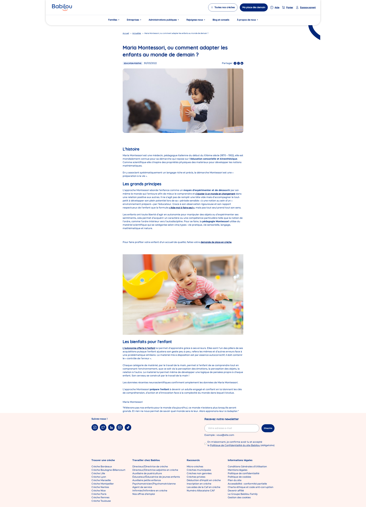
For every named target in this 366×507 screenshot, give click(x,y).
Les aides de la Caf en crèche (203, 487)
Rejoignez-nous (194, 19)
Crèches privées (196, 477)
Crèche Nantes (100, 487)
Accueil (126, 33)
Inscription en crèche (199, 483)
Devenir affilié (236, 490)
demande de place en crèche (216, 242)
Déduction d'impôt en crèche (204, 480)
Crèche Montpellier (103, 483)
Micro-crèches (195, 466)
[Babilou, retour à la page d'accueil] (62, 7)
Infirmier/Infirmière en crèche (149, 490)
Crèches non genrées (199, 473)
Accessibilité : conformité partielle (247, 483)
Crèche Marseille (101, 480)
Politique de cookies (239, 477)
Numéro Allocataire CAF (201, 490)
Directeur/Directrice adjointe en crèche (155, 470)
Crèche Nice (99, 490)
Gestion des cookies (239, 497)
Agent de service (142, 487)
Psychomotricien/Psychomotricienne (154, 483)
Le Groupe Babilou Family (243, 494)
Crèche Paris (99, 494)
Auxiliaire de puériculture (147, 473)
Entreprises (133, 19)
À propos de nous (246, 19)
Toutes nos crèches (224, 7)
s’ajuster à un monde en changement (215, 193)
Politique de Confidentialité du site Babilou (235, 445)
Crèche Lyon (99, 477)
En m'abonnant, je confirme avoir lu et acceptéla (240, 444)
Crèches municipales (199, 470)
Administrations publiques (163, 19)
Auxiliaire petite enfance (146, 480)
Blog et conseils (221, 19)
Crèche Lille (98, 473)
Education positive (132, 63)
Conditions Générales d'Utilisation (247, 466)
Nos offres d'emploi (143, 494)
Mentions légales (237, 470)
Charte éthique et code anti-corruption (250, 487)
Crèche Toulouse (101, 501)
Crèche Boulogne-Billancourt (108, 470)
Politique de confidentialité (243, 473)
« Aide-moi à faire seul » (181, 207)
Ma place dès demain (253, 7)
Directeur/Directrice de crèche (150, 466)
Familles (112, 19)
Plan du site (234, 480)
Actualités (136, 33)
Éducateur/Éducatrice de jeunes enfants (156, 477)
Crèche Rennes (100, 497)
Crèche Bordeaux (102, 466)
